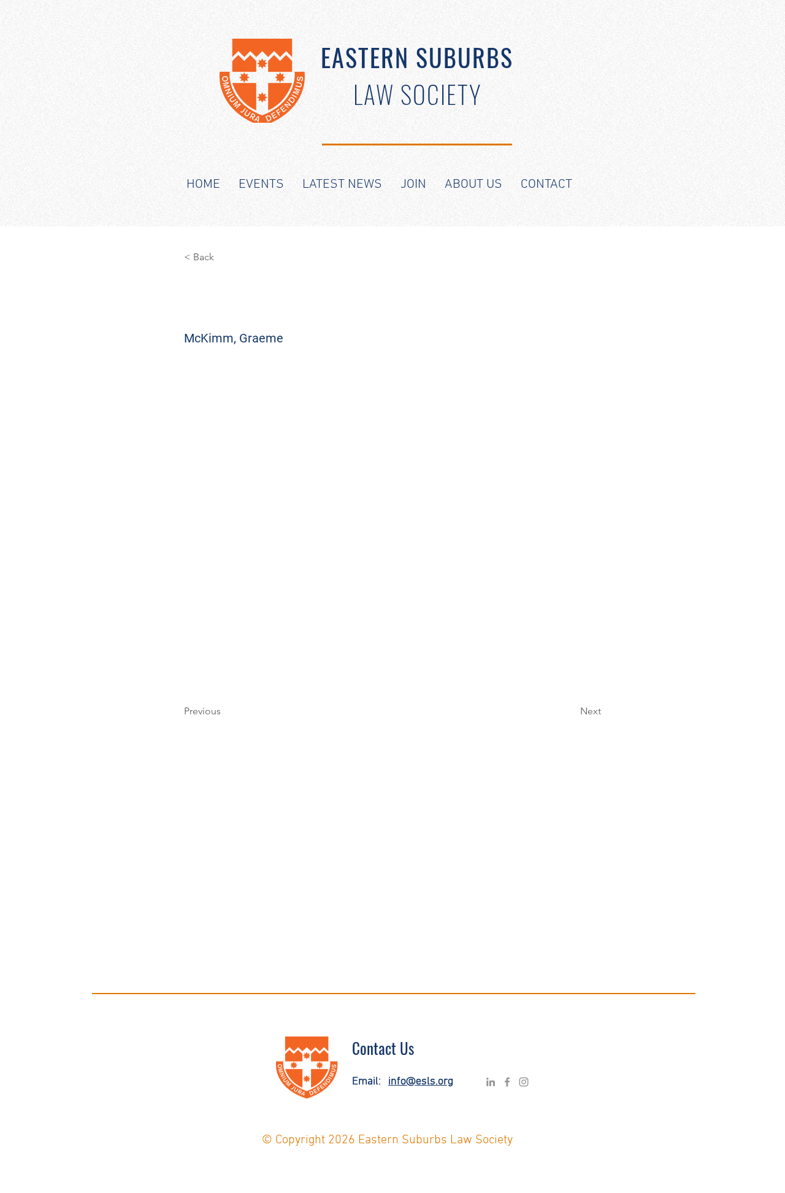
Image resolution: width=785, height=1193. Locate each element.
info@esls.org (420, 1081)
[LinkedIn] (490, 1082)
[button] (261, 185)
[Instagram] (524, 1082)
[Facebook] (507, 1082)
